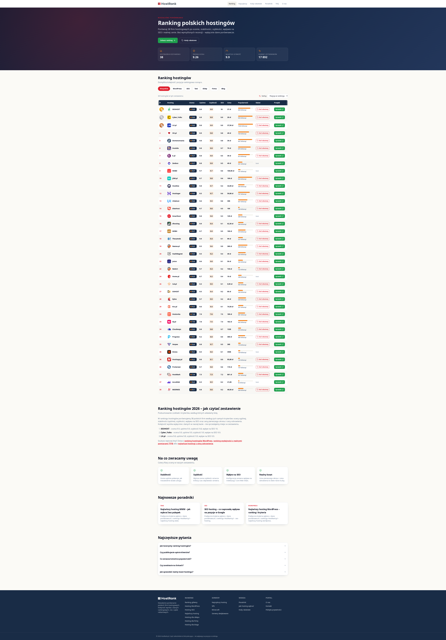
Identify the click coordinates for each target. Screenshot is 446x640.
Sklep (205, 89)
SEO (188, 89)
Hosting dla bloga (192, 625)
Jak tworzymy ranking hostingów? (175, 546)
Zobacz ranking (166, 40)
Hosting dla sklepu (192, 617)
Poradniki (268, 4)
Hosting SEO (190, 610)
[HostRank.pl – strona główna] (167, 3)
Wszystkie (164, 89)
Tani (196, 89)
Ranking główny (191, 602)
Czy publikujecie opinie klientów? (175, 552)
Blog (223, 89)
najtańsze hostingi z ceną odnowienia (195, 443)
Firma (214, 89)
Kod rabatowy (263, 109)
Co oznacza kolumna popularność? (175, 559)
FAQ (277, 4)
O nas (284, 4)
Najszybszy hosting (219, 602)
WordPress (177, 89)
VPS (213, 606)
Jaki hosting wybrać (246, 606)
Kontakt (269, 606)
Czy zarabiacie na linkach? (172, 565)
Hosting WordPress (192, 606)
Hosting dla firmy (191, 621)
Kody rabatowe (256, 4)
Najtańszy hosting (192, 613)
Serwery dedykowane (220, 613)
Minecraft (215, 610)
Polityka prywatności (274, 610)
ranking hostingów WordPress (198, 441)
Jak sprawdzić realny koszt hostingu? (176, 572)
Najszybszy (242, 4)
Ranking (232, 4)
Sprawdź (278, 109)
